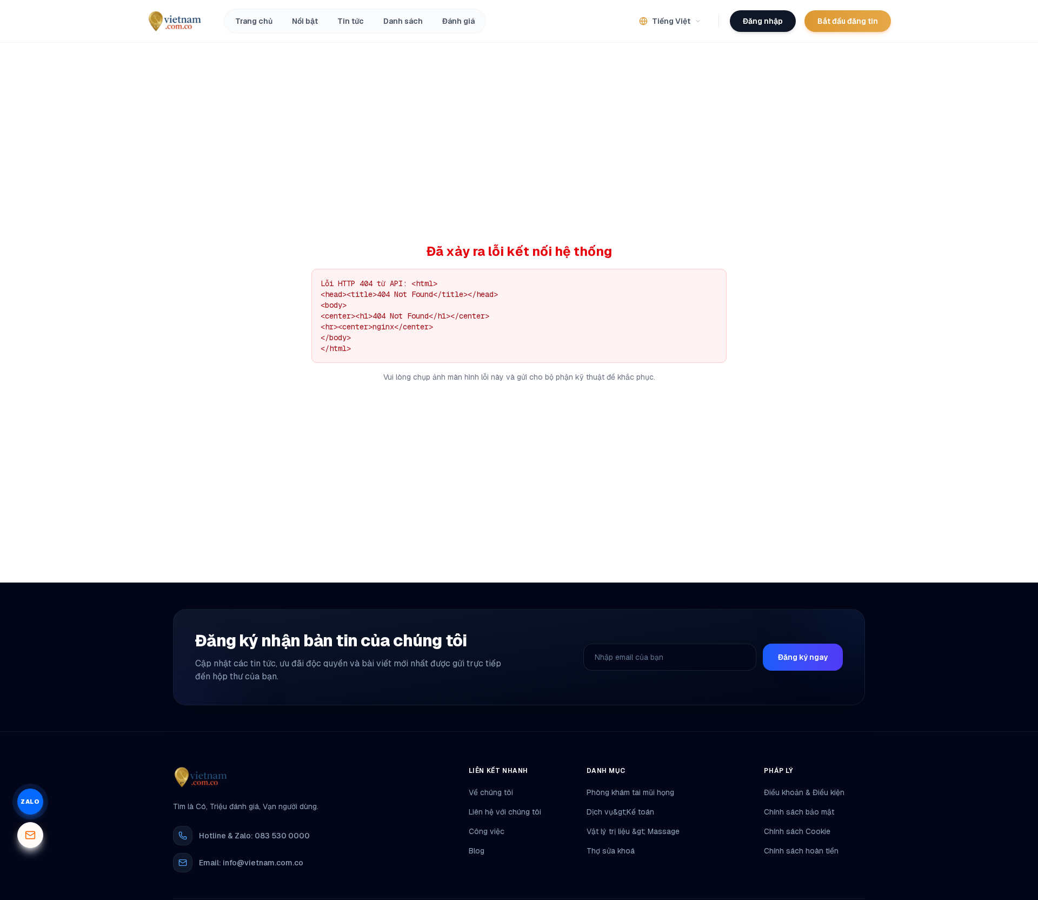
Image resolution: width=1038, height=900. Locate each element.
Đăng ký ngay (803, 657)
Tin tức (350, 21)
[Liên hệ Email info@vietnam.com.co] (30, 835)
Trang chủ (253, 21)
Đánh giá (458, 21)
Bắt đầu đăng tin (847, 21)
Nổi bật (305, 21)
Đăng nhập (763, 21)
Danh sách (403, 21)
